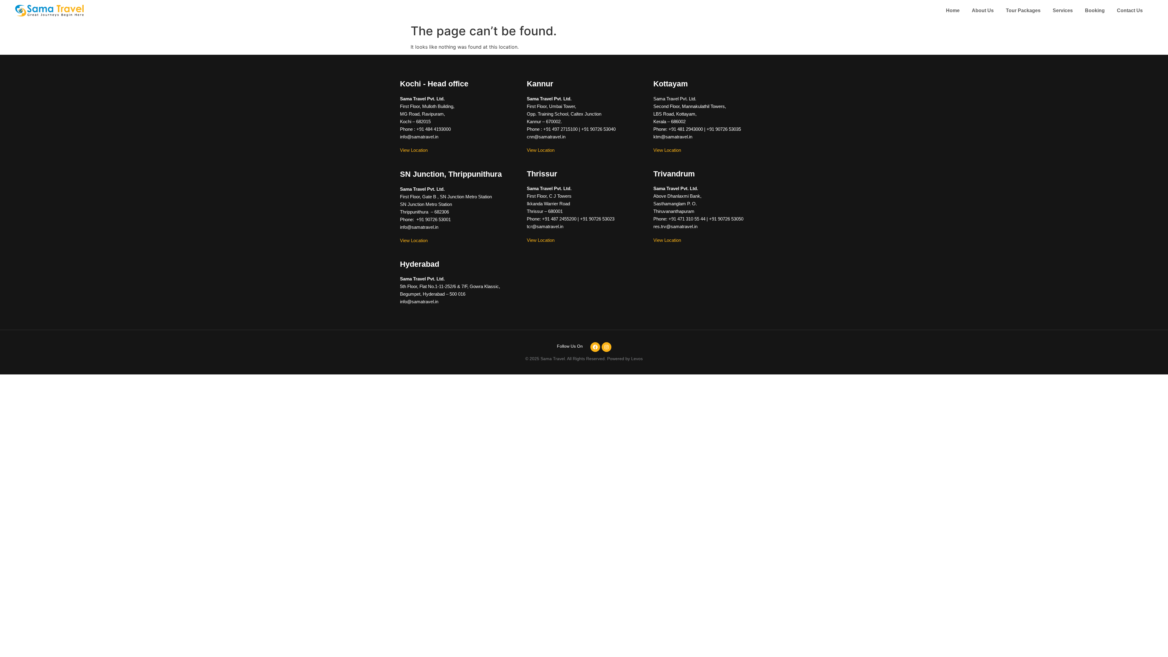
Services (1063, 10)
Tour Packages (1023, 10)
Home (953, 10)
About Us (983, 10)
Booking (1095, 10)
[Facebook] (595, 347)
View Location (414, 150)
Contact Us (1130, 10)
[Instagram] (606, 347)
